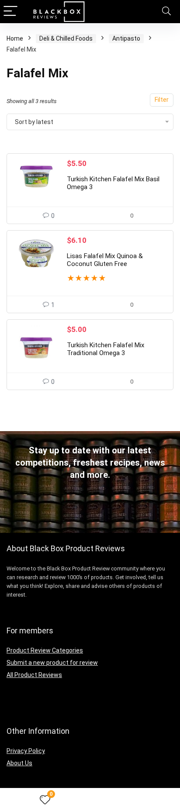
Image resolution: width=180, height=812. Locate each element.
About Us (19, 763)
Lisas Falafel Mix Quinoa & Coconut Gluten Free (105, 260)
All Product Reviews (34, 674)
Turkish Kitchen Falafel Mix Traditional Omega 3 (105, 349)
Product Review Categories (45, 650)
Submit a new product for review (52, 662)
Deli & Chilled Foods (66, 38)
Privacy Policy (26, 750)
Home (15, 38)
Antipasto (126, 38)
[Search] (166, 11)
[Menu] (10, 11)
